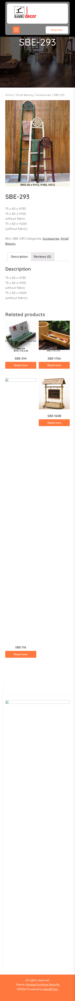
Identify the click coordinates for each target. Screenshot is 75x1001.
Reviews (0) (42, 257)
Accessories (43, 95)
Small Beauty (24, 95)
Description (19, 257)
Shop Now (57, 30)
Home (9, 95)
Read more (21, 365)
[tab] (19, 256)
